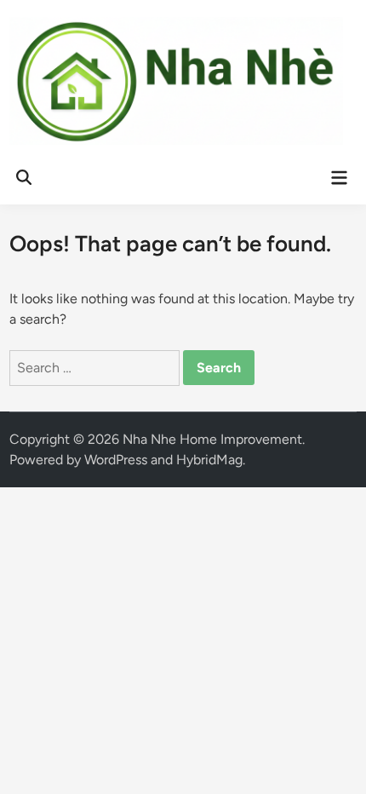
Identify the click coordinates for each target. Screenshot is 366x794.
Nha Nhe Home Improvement (212, 439)
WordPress (115, 460)
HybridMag (209, 460)
